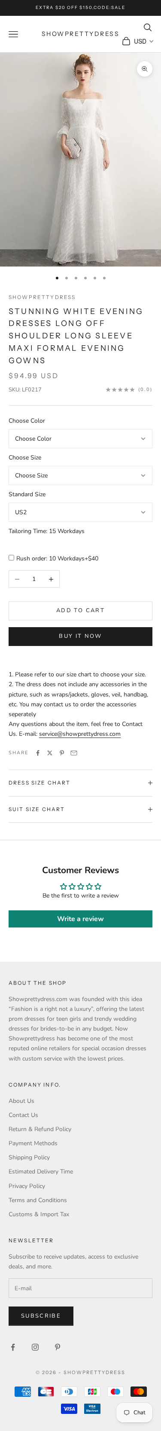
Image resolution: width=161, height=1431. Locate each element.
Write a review (80, 919)
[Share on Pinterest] (61, 753)
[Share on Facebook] (37, 753)
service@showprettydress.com (80, 734)
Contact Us (23, 1115)
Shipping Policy (29, 1157)
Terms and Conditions (38, 1200)
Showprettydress (42, 297)
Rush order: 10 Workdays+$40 (57, 558)
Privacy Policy (27, 1186)
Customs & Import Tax (39, 1214)
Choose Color (27, 421)
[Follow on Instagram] (35, 1347)
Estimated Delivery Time (41, 1171)
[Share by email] (73, 753)
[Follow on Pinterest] (57, 1347)
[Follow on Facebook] (13, 1347)
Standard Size (27, 494)
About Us (21, 1101)
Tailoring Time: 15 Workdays (47, 531)
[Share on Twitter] (49, 753)
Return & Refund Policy (40, 1129)
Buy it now (80, 636)
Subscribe (41, 1316)
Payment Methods (33, 1143)
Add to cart (80, 610)
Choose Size (25, 457)
